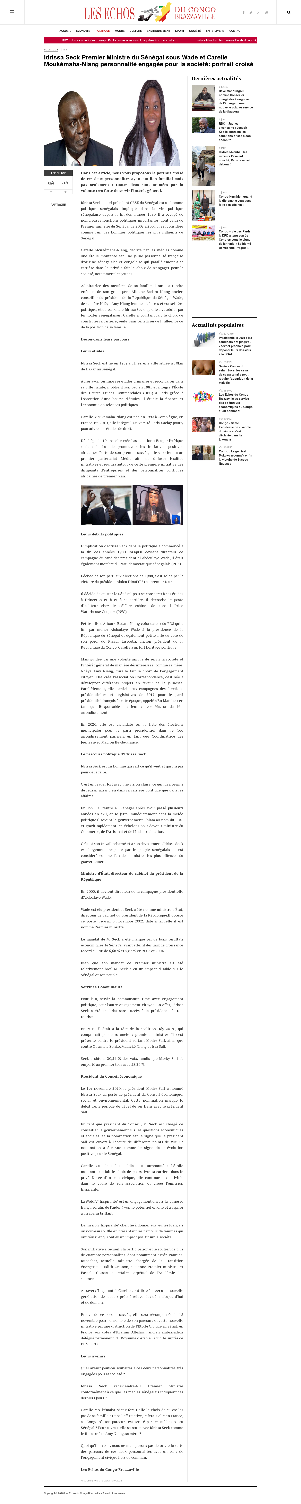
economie (83, 31)
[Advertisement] (224, 283)
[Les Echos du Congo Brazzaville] (150, 12)
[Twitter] (250, 12)
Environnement (158, 31)
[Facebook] (243, 12)
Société (195, 31)
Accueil (65, 31)
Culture (136, 31)
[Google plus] (258, 12)
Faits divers (215, 31)
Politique (102, 31)
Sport (179, 31)
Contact (235, 31)
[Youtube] (266, 12)
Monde (120, 31)
